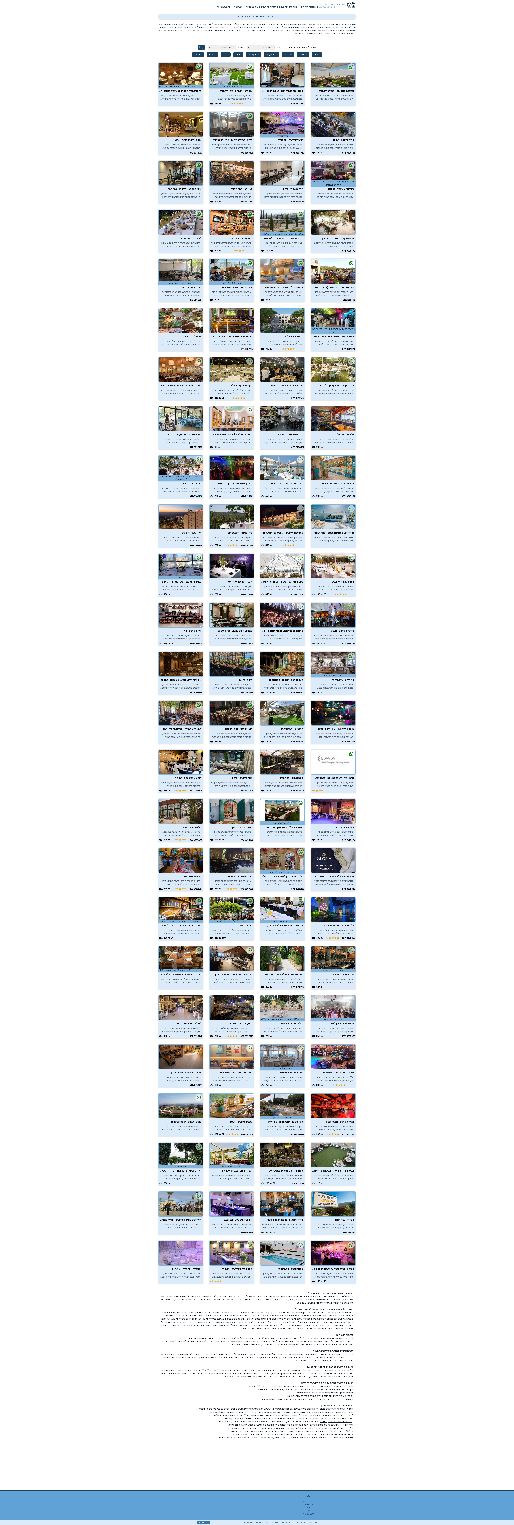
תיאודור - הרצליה (294, 336)
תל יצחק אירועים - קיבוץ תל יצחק (336, 385)
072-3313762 (297, 987)
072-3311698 (246, 790)
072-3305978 (348, 1036)
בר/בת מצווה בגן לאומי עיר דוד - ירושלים (282, 876)
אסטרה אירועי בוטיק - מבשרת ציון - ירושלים (333, 1171)
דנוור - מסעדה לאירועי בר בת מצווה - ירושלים (282, 91)
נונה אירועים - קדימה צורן (290, 434)
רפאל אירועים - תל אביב (290, 140)
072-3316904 (196, 300)
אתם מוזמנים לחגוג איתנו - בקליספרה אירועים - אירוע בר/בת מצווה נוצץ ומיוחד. (335, 932)
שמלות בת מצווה (268, 7)
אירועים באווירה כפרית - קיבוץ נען (285, 1122)
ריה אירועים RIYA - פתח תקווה (338, 1073)
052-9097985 (246, 692)
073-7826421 (297, 1134)
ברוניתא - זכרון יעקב (241, 827)
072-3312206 (348, 741)
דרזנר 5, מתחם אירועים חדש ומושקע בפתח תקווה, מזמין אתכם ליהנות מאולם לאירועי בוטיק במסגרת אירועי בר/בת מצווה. (232, 195)
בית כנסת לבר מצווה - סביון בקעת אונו (232, 140)
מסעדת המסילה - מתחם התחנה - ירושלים (180, 729)
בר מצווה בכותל (223, 7)
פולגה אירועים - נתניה (342, 631)
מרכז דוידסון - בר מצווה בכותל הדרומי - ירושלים (282, 238)
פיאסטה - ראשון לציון (291, 729)
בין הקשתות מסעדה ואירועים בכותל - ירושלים (180, 91)
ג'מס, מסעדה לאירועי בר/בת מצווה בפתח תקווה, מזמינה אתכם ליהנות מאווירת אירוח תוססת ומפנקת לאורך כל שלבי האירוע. (233, 637)
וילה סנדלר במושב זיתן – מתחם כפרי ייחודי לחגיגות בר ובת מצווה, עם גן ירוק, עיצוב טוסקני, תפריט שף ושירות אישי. (334, 490)
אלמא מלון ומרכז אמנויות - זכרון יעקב (334, 778)
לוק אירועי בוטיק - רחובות (188, 778)
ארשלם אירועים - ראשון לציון (186, 1073)
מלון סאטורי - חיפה (293, 189)
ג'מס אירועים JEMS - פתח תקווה (235, 631)
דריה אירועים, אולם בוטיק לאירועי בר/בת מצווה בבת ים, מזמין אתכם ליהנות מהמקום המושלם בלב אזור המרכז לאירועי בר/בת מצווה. (334, 146)
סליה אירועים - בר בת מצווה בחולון (285, 1220)
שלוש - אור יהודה (192, 827)
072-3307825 (246, 152)
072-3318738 (348, 643)
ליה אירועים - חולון (191, 631)
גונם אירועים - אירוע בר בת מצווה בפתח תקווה (282, 385)
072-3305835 (196, 692)
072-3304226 (196, 545)
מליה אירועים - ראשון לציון (340, 1122)
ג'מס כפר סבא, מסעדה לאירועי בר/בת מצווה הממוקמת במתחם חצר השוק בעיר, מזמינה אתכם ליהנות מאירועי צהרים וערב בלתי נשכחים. (282, 784)
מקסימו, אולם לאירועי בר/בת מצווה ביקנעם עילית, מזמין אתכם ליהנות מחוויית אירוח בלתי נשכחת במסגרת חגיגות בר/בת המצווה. (231, 392)
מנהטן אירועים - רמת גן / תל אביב (235, 484)
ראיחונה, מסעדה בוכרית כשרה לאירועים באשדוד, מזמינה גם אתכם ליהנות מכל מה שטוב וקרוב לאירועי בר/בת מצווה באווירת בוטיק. (335, 195)
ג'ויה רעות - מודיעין (191, 287)
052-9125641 (246, 496)
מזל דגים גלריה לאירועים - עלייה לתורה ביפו (180, 1220)
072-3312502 (297, 398)
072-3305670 (348, 251)
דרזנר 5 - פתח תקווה (241, 189)
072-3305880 (348, 1134)
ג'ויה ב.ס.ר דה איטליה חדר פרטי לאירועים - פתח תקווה (180, 974)
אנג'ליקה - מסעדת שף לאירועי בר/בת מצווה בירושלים (282, 925)
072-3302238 (196, 496)
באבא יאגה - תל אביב (343, 582)
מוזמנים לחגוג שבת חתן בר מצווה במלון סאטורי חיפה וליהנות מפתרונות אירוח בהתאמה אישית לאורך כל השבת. (282, 195)
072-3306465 (348, 152)
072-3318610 (297, 103)
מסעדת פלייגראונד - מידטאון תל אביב (181, 925)
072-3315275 (297, 594)
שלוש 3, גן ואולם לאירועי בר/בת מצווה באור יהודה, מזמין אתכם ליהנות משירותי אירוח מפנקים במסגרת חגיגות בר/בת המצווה (181, 833)
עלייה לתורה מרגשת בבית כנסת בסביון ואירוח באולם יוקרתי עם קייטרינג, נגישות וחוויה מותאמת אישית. (231, 146)
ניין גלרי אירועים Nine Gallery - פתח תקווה (180, 680)
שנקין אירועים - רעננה (240, 1122)
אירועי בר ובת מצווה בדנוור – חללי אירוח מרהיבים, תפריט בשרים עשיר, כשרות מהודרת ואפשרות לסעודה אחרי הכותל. (282, 97)
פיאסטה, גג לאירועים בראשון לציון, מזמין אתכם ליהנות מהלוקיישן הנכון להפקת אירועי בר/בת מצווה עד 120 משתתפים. (282, 735)
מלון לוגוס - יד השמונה (240, 533)
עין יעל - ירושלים (192, 336)
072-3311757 (246, 201)
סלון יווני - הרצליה (344, 434)
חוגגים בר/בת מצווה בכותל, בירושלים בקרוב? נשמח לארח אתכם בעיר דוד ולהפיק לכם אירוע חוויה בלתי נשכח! (282, 882)
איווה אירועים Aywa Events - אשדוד (284, 1171)
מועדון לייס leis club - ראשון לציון (336, 729)
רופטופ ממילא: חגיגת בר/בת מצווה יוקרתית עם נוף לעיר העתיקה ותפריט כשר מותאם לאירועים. (334, 97)
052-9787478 (196, 790)
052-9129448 (196, 1036)
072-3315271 (348, 496)
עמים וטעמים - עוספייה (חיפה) (185, 1122)
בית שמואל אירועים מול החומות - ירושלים (282, 582)
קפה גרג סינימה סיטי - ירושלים (236, 1073)
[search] (201, 47)
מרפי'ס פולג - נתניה (191, 876)
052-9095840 (196, 840)
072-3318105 (297, 790)
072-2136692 (297, 692)
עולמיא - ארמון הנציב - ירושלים (236, 91)
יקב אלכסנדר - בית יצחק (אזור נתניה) (334, 287)
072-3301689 (246, 1134)
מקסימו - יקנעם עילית (240, 385)
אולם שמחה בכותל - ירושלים (237, 287)
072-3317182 (196, 447)
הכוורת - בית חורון (344, 1220)
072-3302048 (348, 889)
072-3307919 (297, 152)
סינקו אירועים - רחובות (240, 1023)
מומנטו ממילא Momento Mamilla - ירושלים (231, 434)
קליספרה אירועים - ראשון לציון (338, 925)
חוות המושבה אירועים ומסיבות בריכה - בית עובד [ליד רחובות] (333, 336)
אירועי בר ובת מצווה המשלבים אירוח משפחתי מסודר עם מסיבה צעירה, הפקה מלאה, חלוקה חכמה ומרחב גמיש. (333, 637)
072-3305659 (297, 741)
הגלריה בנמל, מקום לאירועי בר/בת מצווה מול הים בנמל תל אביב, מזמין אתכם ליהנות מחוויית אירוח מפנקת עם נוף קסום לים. (180, 588)
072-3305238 (246, 1232)
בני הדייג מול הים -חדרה (290, 1073)
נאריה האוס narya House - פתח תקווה (334, 533)
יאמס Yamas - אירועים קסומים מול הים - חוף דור (282, 827)
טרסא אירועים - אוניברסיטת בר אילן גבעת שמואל (231, 974)
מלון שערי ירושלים (191, 533)
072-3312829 (246, 840)
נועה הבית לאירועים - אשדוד (237, 1269)
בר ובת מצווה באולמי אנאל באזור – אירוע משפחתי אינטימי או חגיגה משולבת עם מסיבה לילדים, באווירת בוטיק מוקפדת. (180, 146)
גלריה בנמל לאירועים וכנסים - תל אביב (181, 582)
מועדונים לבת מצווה (288, 7)
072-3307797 (246, 349)
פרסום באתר (308, 1504)
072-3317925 (246, 1036)
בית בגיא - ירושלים (191, 484)
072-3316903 (196, 152)
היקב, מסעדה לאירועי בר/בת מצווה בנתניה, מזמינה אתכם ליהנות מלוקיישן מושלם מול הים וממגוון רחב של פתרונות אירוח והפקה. (232, 686)
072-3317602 (246, 889)
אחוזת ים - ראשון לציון (342, 1023)
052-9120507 (196, 889)
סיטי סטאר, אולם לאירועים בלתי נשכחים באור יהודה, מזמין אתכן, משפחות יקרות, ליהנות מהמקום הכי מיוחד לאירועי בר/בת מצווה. (231, 244)
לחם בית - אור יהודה (190, 238)
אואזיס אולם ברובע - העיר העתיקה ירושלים (282, 287)
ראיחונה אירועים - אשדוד (341, 189)
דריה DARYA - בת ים (343, 140)
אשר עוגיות (203, 1522)
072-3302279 (246, 545)
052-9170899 (246, 594)
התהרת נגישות (308, 1514)
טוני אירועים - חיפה (242, 778)
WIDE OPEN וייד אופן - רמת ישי (184, 189)
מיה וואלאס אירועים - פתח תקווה (286, 680)
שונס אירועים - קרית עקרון (238, 876)
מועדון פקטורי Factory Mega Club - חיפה (282, 631)
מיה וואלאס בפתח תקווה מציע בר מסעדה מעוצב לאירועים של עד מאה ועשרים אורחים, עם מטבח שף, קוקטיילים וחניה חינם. (282, 686)
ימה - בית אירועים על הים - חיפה (286, 484)
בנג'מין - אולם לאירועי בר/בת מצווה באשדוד (333, 1269)
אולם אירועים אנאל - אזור (188, 140)
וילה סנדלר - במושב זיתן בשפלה (337, 484)
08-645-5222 (298, 1183)
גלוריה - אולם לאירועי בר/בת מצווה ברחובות (333, 876)
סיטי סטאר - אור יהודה (240, 238)
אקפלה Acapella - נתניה (239, 582)
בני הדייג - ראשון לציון (342, 680)
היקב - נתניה (245, 680)
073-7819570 (348, 840)
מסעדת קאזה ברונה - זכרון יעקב (337, 238)
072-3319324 (348, 349)
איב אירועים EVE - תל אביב (238, 1220)
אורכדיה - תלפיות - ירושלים (186, 1269)
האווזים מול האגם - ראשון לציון (236, 1171)
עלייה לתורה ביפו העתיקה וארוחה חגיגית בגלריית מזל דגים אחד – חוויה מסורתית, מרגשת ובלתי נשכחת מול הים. (182, 1226)
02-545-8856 (349, 1232)
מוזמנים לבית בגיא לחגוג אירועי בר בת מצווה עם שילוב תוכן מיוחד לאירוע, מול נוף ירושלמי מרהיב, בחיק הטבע (180, 490)
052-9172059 (348, 938)
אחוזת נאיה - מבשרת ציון (290, 1269)
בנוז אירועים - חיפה (344, 827)
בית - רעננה (246, 925)
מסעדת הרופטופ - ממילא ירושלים (336, 91)
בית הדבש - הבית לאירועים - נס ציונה (283, 974)
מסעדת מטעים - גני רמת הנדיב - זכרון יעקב (180, 385)
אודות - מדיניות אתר (308, 1501)
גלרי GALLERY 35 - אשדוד (238, 729)
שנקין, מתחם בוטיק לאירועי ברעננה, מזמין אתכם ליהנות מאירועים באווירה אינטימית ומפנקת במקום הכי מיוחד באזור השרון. (232, 1128)
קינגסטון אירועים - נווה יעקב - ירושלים (283, 533)
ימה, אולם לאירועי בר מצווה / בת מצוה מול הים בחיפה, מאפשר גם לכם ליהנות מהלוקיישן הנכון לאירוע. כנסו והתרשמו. (283, 490)
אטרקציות (238, 7)
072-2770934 (297, 447)
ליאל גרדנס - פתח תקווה (188, 1023)
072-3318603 (246, 643)
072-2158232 (196, 1085)
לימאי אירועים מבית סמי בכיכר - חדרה (232, 336)
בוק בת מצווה (252, 7)
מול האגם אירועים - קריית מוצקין (184, 434)
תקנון (245, 1522)
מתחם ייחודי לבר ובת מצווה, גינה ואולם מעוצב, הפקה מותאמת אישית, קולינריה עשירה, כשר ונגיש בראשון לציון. (183, 1079)
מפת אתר (308, 1507)
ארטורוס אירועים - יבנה (342, 974)
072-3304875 (196, 643)
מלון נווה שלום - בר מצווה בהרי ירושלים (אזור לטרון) (180, 1171)
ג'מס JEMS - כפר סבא (291, 778)
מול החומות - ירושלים (291, 1023)
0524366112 (349, 300)
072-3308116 (297, 201)
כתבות (308, 1510)
